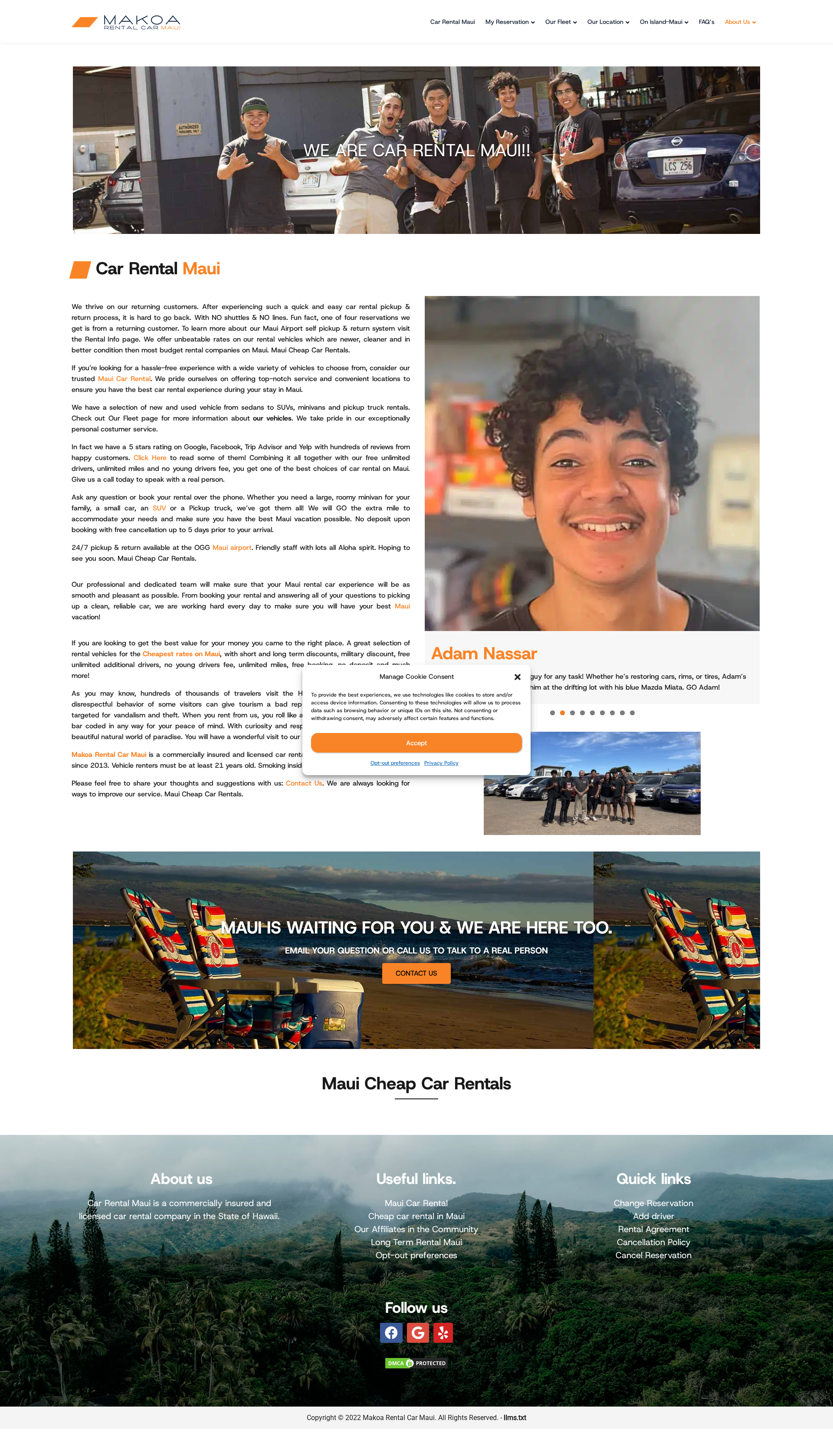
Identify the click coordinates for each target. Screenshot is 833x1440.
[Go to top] (819, 1403)
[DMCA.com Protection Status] (416, 1362)
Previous (411, 500)
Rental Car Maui (121, 754)
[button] (517, 677)
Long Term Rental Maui (416, 1242)
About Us (737, 22)
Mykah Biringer (490, 653)
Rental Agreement (653, 1229)
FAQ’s (707, 22)
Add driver (654, 1216)
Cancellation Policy (654, 1242)
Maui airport (232, 547)
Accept (416, 743)
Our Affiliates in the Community (416, 1229)
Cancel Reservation (654, 1255)
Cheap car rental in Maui (416, 1216)
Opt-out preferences (395, 762)
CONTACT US (416, 973)
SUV (159, 508)
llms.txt (515, 1418)
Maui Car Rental (124, 378)
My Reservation (507, 22)
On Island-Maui (661, 22)
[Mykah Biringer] (592, 463)
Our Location (605, 22)
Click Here (150, 457)
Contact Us (304, 783)
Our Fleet (558, 22)
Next (772, 500)
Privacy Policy (441, 762)
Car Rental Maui (452, 22)
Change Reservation (653, 1203)
